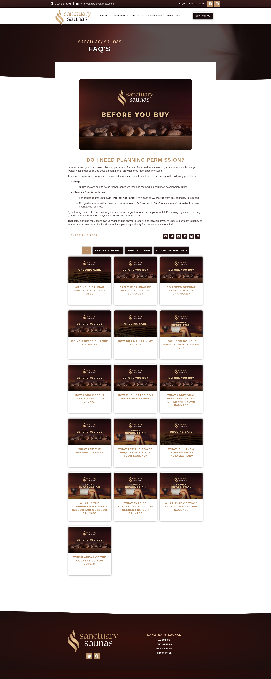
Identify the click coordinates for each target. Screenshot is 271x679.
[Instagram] (217, 4)
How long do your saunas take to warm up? (181, 344)
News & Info (174, 16)
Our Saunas (121, 16)
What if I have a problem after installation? (181, 452)
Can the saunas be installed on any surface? (135, 290)
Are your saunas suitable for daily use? (89, 290)
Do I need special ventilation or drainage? (181, 290)
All (86, 250)
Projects (137, 16)
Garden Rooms (155, 16)
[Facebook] (210, 4)
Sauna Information (172, 250)
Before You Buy (108, 250)
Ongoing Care (138, 250)
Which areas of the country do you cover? (89, 560)
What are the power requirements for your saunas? (135, 452)
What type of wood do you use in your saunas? (181, 506)
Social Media (197, 4)
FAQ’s (182, 4)
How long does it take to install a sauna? (89, 398)
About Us (105, 16)
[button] (165, 236)
